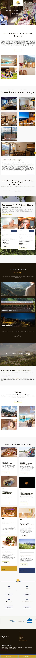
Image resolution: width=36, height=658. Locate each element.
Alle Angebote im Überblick (7, 214)
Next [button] (4, 22)
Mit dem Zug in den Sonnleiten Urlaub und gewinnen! (26, 464)
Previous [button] (2, 22)
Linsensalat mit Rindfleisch (7, 552)
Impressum (21, 637)
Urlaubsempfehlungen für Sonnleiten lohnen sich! (7, 493)
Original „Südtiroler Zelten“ (7, 463)
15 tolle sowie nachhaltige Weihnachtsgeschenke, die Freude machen (26, 524)
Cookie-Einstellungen (23, 640)
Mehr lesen (6, 472)
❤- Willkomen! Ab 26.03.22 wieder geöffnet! (26, 556)
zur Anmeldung (4, 650)
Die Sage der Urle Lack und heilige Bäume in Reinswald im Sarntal (26, 494)
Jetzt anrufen (26, 656)
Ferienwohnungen (7, 372)
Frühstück (17, 378)
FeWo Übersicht (30, 173)
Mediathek (21, 636)
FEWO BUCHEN (8, 656)
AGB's (20, 639)
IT (31, 2)
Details (18, 401)
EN (34, 2)
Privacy (20, 638)
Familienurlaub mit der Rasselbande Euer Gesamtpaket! (9, 523)
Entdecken (6, 245)
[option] (18, 12)
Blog (20, 635)
